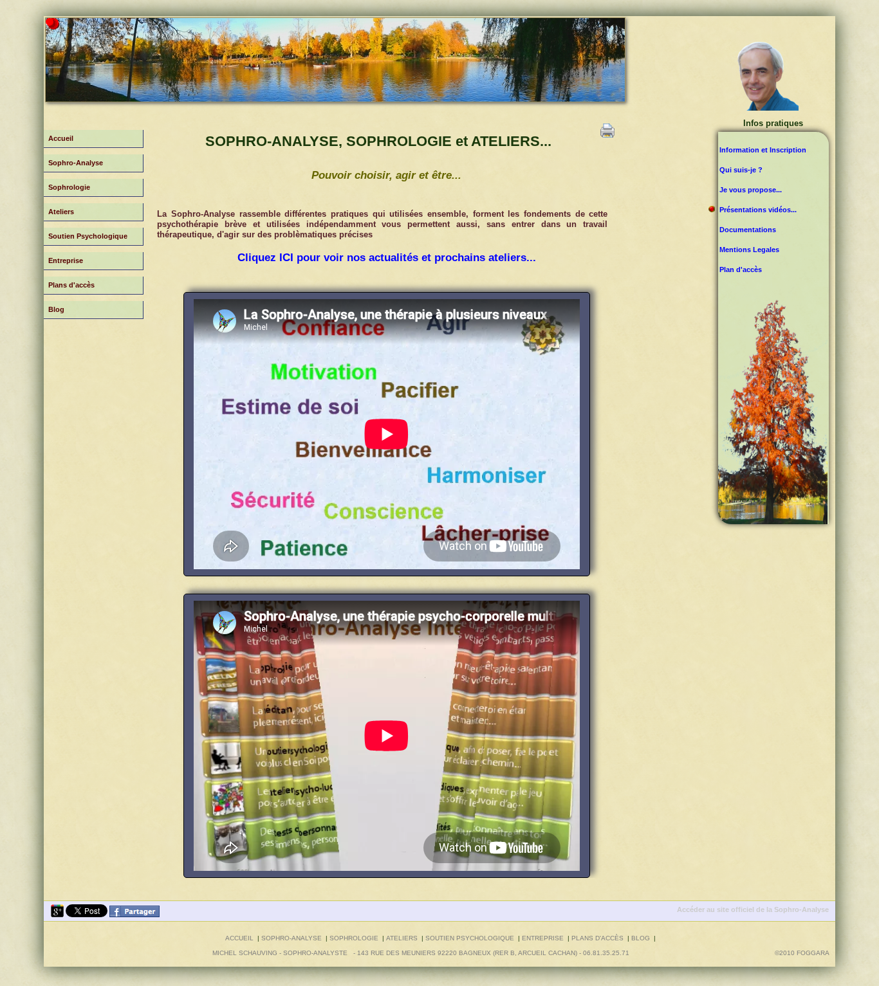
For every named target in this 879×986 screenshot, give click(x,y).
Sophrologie (69, 187)
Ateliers (61, 211)
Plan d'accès (740, 269)
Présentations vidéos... (758, 210)
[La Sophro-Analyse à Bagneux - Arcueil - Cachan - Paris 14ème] (134, 914)
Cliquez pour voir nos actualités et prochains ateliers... (386, 257)
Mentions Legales (749, 249)
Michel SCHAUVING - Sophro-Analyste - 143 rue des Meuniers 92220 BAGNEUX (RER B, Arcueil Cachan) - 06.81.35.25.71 (420, 952)
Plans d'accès (71, 285)
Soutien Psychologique (87, 236)
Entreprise (65, 260)
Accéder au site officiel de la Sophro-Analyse (753, 909)
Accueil (60, 138)
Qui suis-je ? (741, 170)
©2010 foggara (804, 952)
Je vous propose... (750, 190)
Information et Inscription (762, 150)
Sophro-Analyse (75, 163)
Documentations (747, 229)
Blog (56, 309)
